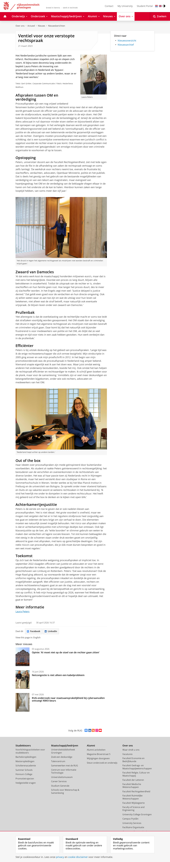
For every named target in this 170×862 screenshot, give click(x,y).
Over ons (20, 25)
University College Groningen (137, 814)
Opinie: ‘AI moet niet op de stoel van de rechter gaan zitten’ (66, 652)
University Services (131, 823)
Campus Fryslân (130, 818)
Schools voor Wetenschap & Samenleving (65, 791)
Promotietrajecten (25, 778)
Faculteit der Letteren (133, 779)
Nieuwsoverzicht (127, 40)
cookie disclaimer (78, 857)
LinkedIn (52, 631)
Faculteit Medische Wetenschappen (131, 786)
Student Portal (145, 6)
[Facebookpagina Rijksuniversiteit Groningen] (86, 730)
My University (125, 6)
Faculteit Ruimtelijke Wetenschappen (132, 797)
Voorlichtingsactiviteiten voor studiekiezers (30, 751)
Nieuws (41, 25)
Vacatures (127, 754)
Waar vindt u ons (130, 749)
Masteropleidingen (25, 761)
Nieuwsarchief (126, 44)
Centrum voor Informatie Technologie (63, 771)
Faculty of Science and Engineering (133, 809)
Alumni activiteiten (96, 749)
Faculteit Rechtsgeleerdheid (136, 791)
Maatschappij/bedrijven (64, 745)
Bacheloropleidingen (26, 756)
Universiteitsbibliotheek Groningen (63, 751)
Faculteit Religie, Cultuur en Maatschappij (136, 774)
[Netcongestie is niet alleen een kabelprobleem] (22, 679)
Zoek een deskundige (61, 756)
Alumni (91, 745)
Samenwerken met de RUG (64, 765)
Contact (109, 6)
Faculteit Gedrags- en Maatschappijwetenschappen (137, 767)
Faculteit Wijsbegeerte (133, 802)
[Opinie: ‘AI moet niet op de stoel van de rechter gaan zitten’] (22, 656)
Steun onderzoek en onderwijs (102, 762)
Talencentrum (58, 761)
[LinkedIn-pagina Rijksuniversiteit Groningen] (89, 730)
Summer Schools (24, 769)
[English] (160, 6)
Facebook (35, 631)
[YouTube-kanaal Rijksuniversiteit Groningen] (100, 730)
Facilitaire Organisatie (133, 827)
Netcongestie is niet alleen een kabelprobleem (58, 675)
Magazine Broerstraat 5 (98, 754)
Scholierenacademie (26, 765)
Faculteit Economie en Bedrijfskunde (133, 760)
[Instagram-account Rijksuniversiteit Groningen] (96, 730)
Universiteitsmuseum (62, 777)
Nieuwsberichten (56, 25)
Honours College (24, 774)
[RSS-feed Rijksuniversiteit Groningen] (93, 730)
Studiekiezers (23, 745)
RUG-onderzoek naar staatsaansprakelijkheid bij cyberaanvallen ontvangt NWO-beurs (68, 699)
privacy (60, 857)
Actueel (31, 25)
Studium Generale (60, 785)
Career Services (59, 781)
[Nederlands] (156, 6)
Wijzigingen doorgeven (98, 758)
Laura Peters (22, 611)
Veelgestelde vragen (26, 782)
